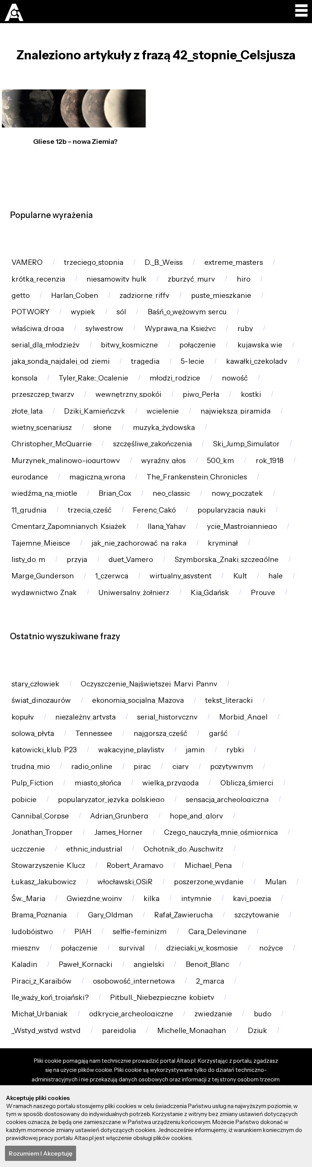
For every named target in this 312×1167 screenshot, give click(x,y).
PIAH (82, 931)
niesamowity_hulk (116, 279)
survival (132, 948)
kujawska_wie (259, 345)
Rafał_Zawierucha (183, 915)
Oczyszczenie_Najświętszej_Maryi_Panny (149, 684)
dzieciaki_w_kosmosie (202, 948)
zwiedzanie (213, 1013)
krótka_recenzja (38, 279)
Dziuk (257, 1030)
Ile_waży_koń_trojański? (50, 997)
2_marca (210, 981)
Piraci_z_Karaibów (41, 981)
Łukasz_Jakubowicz (43, 881)
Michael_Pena (208, 865)
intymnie (196, 898)
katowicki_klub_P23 (44, 749)
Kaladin (24, 964)
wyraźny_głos (163, 460)
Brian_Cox (115, 493)
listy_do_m (28, 559)
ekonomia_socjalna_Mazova (138, 700)
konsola (24, 378)
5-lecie (192, 361)
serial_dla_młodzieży (45, 345)
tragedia (145, 361)
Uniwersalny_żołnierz (133, 592)
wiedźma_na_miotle (44, 493)
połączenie (197, 345)
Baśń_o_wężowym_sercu (187, 311)
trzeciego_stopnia (93, 262)
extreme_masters (233, 262)
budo (262, 1013)
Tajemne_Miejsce (40, 543)
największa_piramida (236, 411)
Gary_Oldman (110, 915)
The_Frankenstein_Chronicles (196, 477)
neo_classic (171, 493)
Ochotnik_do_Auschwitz (183, 849)
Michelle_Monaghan (191, 1030)
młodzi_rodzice (175, 378)
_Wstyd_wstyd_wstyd (46, 1030)
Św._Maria (28, 898)
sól (121, 311)
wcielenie (162, 411)
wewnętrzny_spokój (128, 394)
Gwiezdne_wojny (94, 898)
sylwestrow (104, 328)
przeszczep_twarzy (42, 394)
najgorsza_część (160, 733)
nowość (235, 378)
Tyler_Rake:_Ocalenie (93, 378)
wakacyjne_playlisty (131, 749)
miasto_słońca (98, 783)
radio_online (91, 766)
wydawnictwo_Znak (44, 592)
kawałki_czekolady (256, 361)
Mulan (276, 881)
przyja (77, 559)
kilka (151, 898)
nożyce (271, 948)
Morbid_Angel (243, 717)
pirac (142, 766)
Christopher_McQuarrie (51, 443)
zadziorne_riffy (144, 295)
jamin (195, 749)
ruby (245, 328)
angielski (149, 964)
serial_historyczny (167, 717)
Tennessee (93, 733)
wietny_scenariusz (41, 427)
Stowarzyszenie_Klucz (48, 865)
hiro (243, 279)
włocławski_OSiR (125, 881)
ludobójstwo (32, 931)
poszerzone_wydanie (209, 881)
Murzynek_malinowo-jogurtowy (65, 460)
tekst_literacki (229, 700)
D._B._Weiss (164, 262)
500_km (220, 460)
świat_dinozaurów (41, 700)
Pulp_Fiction (32, 783)
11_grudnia (28, 510)
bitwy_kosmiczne (129, 345)
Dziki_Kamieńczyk (94, 411)
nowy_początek (237, 493)
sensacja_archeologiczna (227, 799)
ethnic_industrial (94, 849)
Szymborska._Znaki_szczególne (227, 559)
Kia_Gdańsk (210, 592)
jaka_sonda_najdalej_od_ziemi (60, 361)
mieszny (25, 948)
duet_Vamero (130, 559)
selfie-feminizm (140, 931)
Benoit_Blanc (207, 964)
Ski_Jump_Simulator (246, 443)
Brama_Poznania (39, 915)
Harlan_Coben (74, 295)
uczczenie (28, 849)
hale (275, 576)
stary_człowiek (35, 684)
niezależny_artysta (85, 717)
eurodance (29, 477)
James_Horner (118, 832)
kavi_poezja (252, 898)
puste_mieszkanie (221, 295)
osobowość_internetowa (134, 981)
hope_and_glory (196, 816)
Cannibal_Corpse (40, 816)
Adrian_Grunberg (119, 816)
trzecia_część (89, 510)
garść (218, 733)
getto (20, 295)
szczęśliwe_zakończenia (152, 443)
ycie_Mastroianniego (242, 526)
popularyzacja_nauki (231, 510)
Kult (240, 576)
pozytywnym (231, 766)
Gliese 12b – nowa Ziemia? (75, 141)
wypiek (83, 311)
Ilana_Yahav (167, 526)
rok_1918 (269, 460)
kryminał (223, 543)
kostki (251, 394)
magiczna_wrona (97, 477)
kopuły (22, 717)
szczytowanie (256, 915)
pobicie (24, 799)
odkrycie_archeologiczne (131, 1013)
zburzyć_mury (191, 279)
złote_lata (27, 411)
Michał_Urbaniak (39, 1013)
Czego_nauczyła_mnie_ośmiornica (221, 832)
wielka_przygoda (170, 783)
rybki (235, 749)
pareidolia (119, 1030)
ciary (180, 766)
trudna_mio (30, 766)
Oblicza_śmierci (246, 783)
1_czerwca (111, 576)
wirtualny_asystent (181, 576)
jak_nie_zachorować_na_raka (138, 543)
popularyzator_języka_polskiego (111, 799)
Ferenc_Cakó (154, 510)
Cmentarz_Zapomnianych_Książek (68, 526)
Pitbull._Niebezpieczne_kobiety (162, 997)
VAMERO (27, 262)
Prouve (263, 592)
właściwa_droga (37, 328)
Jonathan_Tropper (42, 832)
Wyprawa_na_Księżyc (180, 328)
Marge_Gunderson (42, 576)
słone (102, 427)
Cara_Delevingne (217, 931)
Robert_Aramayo (135, 865)
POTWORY (30, 311)
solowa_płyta (32, 733)
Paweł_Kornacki (85, 964)
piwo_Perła (201, 394)
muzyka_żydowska (164, 427)
